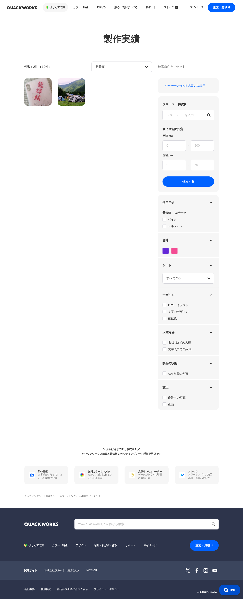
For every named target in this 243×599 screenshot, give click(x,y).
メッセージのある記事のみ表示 (184, 85)
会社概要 (29, 589)
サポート (151, 7)
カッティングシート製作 (37, 496)
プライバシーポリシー (106, 589)
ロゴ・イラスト (178, 305)
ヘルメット (175, 226)
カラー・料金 (80, 7)
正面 (171, 404)
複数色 (172, 318)
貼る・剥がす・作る (126, 7)
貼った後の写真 (178, 373)
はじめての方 (57, 7)
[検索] (213, 524)
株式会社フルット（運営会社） (62, 570)
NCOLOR (91, 570)
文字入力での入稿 (179, 349)
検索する (188, 181)
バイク (172, 219)
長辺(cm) (168, 136)
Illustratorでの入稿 (179, 342)
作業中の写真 (176, 397)
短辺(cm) (168, 155)
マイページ (196, 7)
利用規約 (46, 589)
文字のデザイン (178, 311)
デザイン (101, 7)
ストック (169, 7)
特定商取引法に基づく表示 (72, 589)
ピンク (72, 496)
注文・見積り (221, 7)
